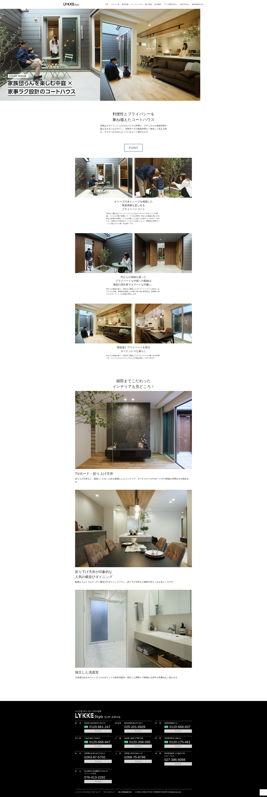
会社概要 (157, 4)
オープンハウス (137, 4)
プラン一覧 (115, 4)
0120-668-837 (179, 727)
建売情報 (125, 4)
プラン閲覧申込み (170, 4)
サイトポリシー (109, 792)
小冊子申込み (184, 4)
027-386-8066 (174, 759)
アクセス (98, 731)
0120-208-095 (139, 742)
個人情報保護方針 (125, 792)
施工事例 (148, 4)
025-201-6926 (134, 727)
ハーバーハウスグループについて (87, 792)
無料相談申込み (198, 4)
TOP (106, 4)
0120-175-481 (179, 742)
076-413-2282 (94, 777)
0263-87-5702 (94, 757)
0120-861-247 (99, 727)
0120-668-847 (99, 742)
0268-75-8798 (134, 757)
